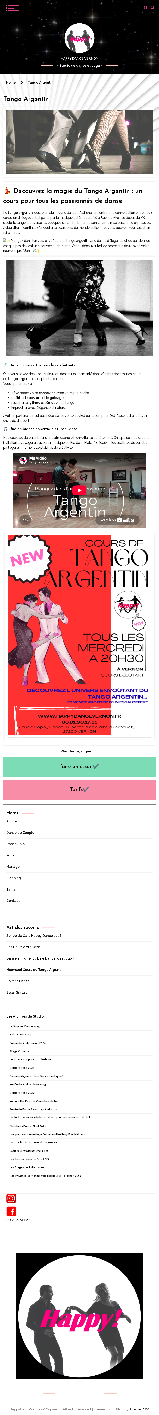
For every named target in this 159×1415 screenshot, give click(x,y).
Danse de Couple (20, 833)
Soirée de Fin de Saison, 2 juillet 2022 (34, 1109)
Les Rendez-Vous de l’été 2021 (29, 1159)
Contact (13, 901)
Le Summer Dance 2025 (25, 1026)
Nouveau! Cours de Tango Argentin (35, 970)
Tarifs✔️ (79, 789)
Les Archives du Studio (25, 1016)
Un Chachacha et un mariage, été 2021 (35, 1142)
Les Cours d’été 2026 (23, 947)
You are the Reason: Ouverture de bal (34, 1101)
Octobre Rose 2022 (22, 1092)
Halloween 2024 (20, 1034)
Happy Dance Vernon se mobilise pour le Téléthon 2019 (45, 1175)
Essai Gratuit (16, 992)
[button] (145, 7)
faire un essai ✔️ (79, 766)
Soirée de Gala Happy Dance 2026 (33, 936)
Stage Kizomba (19, 1051)
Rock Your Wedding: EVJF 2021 (29, 1150)
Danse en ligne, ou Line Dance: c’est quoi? (40, 958)
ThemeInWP (139, 1409)
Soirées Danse (17, 981)
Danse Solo (15, 844)
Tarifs (11, 889)
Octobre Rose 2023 (22, 1067)
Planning (13, 878)
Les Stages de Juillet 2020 (27, 1167)
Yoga (10, 855)
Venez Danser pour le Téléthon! (30, 1059)
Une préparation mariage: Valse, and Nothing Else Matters (47, 1134)
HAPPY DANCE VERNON (79, 58)
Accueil (12, 821)
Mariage (13, 867)
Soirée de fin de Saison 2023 (28, 1084)
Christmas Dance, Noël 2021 (28, 1126)
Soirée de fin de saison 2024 (28, 1043)
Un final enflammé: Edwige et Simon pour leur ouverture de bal (50, 1117)
